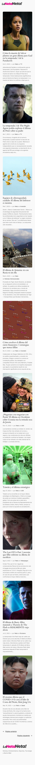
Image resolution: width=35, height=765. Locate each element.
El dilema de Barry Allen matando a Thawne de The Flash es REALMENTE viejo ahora (16, 626)
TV (21, 64)
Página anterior (10, 731)
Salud (23, 705)
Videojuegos (24, 560)
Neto (16, 64)
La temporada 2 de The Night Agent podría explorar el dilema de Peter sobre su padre (17, 128)
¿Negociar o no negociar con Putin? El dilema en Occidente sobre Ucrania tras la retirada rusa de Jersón (17, 418)
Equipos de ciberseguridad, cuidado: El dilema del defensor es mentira (16, 200)
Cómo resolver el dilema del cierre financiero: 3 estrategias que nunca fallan (16, 345)
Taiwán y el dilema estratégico (16, 487)
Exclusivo (23, 633)
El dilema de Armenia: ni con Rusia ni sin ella (16, 271)
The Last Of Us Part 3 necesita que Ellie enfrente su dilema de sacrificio (16, 555)
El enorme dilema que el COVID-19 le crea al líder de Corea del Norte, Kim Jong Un (17, 699)
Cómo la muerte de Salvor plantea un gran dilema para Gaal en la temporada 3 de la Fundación (17, 57)
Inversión (23, 206)
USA (22, 425)
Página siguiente (24, 736)
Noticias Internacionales (12, 279)
